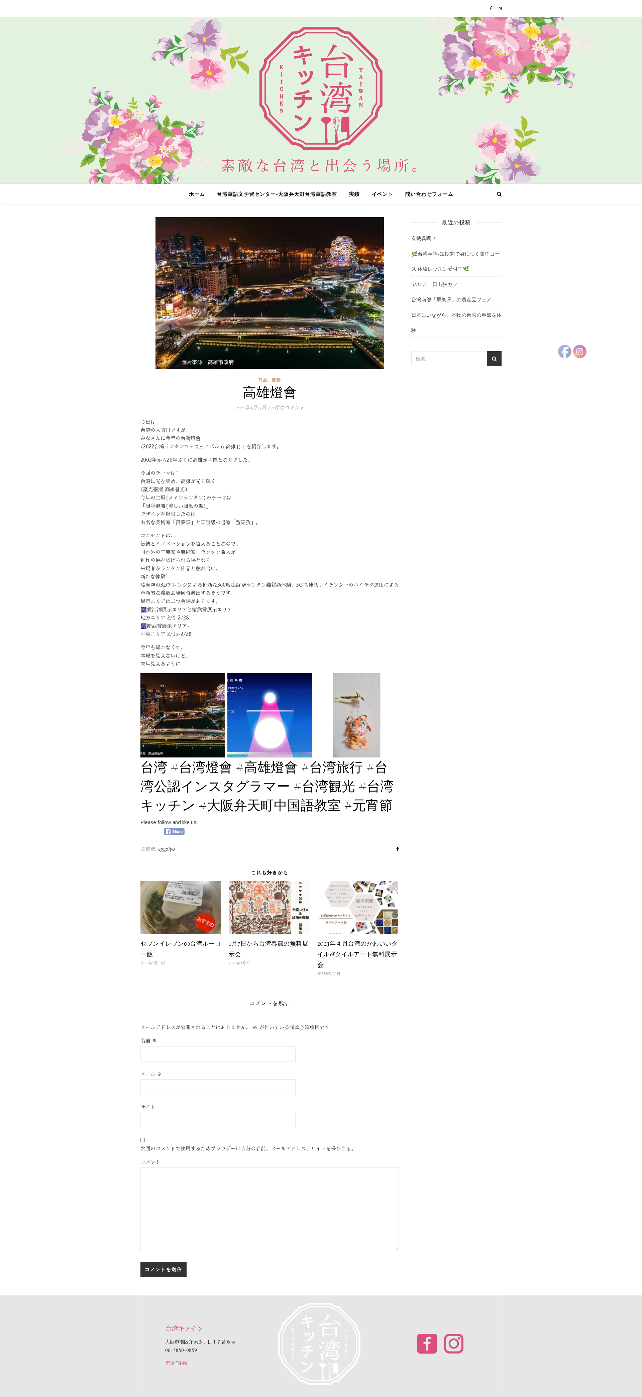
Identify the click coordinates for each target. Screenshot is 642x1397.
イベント (382, 193)
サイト (147, 1107)
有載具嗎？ (423, 238)
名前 (148, 1040)
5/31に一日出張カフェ (436, 284)
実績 (354, 193)
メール (151, 1074)
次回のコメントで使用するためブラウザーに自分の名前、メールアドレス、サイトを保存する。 (248, 1148)
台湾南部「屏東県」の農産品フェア (451, 299)
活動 (276, 380)
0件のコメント (287, 407)
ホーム (197, 193)
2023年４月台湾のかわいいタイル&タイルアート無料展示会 (357, 954)
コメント (150, 1161)
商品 (263, 380)
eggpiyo (166, 849)
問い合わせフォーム (429, 193)
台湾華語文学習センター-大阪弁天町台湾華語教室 (277, 193)
